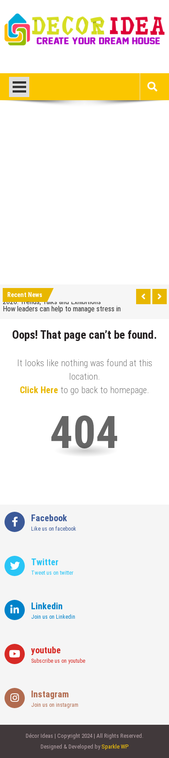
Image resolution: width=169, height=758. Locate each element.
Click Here (39, 390)
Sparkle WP (114, 746)
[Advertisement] (84, 195)
